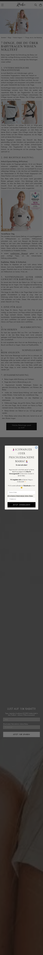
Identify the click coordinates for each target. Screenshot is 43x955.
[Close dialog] (36, 447)
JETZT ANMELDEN (21, 505)
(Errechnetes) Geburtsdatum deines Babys (20, 496)
